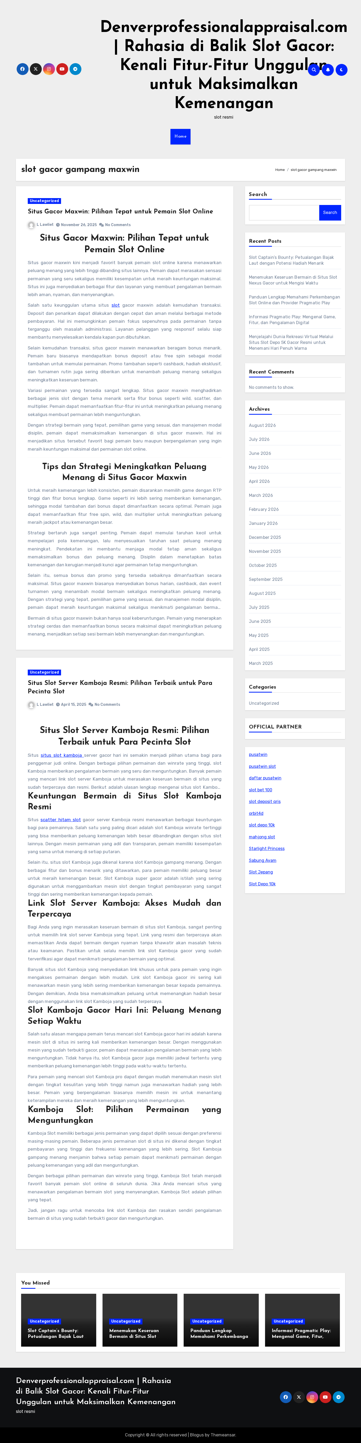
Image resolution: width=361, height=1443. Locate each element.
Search (258, 194)
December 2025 (265, 537)
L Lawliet (45, 224)
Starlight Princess (267, 848)
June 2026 (260, 453)
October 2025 (263, 565)
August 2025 (262, 593)
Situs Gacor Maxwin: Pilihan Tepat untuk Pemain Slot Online (120, 212)
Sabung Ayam (262, 860)
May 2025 (259, 635)
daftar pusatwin (265, 778)
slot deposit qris (265, 801)
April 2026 (259, 481)
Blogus (197, 1434)
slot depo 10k (262, 825)
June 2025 (260, 621)
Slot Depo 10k (262, 883)
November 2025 (265, 551)
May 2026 (259, 467)
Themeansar (223, 1434)
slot (116, 305)
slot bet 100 (260, 789)
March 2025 (261, 663)
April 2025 (259, 649)
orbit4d (256, 813)
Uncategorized (44, 201)
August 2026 (262, 425)
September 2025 (266, 579)
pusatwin (258, 754)
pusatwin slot (262, 766)
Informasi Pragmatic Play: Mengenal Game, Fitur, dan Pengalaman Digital (301, 1337)
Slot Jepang (261, 872)
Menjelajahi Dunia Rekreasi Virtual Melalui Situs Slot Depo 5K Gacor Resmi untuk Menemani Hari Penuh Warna (291, 342)
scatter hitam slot (60, 819)
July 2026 (259, 439)
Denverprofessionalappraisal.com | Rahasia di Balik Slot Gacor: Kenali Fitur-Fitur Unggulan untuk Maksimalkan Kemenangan (224, 66)
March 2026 (261, 495)
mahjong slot (262, 836)
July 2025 (259, 607)
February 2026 (264, 509)
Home (180, 136)
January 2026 (263, 523)
